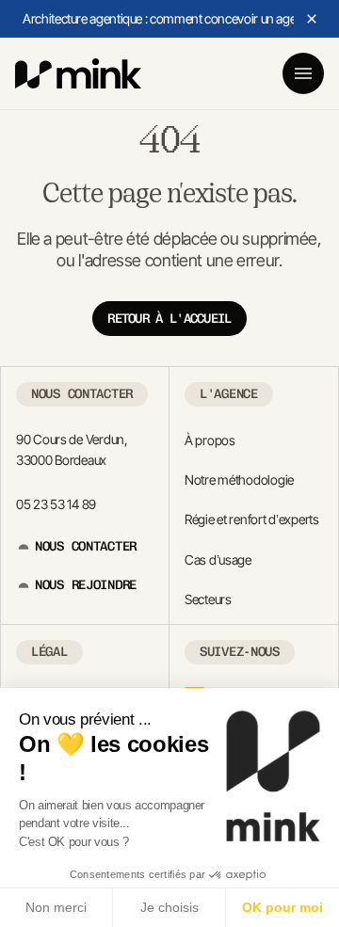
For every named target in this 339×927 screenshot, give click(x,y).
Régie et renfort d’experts (252, 519)
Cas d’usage (218, 559)
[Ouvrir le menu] (303, 73)
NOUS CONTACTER (86, 546)
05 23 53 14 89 (56, 504)
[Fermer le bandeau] (311, 19)
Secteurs (208, 599)
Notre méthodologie (239, 479)
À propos (210, 440)
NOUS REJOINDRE (86, 585)
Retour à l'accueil (169, 319)
